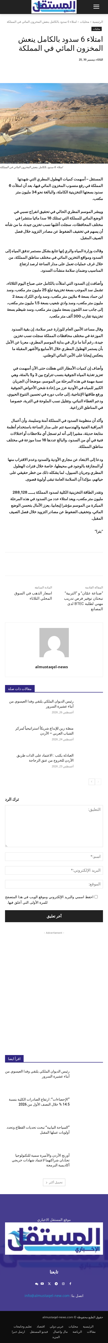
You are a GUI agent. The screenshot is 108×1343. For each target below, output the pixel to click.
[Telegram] (56, 1284)
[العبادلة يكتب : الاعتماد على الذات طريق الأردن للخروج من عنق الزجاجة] (88, 763)
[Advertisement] (54, 989)
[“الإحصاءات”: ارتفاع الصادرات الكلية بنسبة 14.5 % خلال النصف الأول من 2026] (88, 1107)
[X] (71, 71)
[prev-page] (98, 782)
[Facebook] (82, 71)
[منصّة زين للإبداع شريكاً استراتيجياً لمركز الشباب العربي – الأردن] (88, 736)
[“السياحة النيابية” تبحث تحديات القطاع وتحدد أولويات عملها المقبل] (88, 1135)
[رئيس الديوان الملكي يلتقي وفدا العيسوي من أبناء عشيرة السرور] (88, 709)
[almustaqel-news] (54, 642)
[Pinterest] (59, 71)
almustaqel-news (51, 666)
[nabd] (36, 1284)
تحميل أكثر (56, 1182)
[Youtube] (42, 1284)
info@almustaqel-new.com (47, 1295)
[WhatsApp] (47, 71)
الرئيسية (97, 22)
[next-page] (92, 782)
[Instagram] (63, 1284)
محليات (84, 22)
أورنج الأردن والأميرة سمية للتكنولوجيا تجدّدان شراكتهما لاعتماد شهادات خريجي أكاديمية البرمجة (41, 1160)
